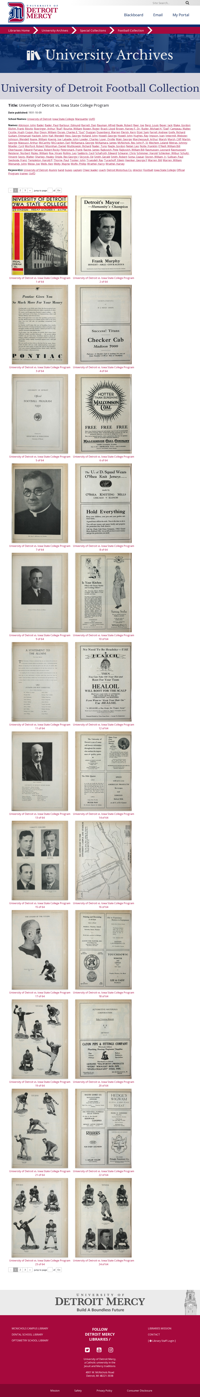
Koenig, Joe (54, 139)
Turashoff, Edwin (114, 160)
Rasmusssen (178, 149)
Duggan (90, 132)
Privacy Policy (104, 1390)
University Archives (55, 30)
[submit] (188, 2)
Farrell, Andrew (158, 132)
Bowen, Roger (91, 128)
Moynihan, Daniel (55, 146)
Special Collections (93, 30)
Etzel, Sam (143, 132)
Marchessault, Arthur (145, 139)
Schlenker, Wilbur (169, 153)
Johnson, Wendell (18, 139)
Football (148, 170)
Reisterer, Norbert (19, 153)
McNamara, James (105, 142)
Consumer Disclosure (139, 1390)
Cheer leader (90, 170)
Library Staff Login (163, 1341)
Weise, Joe (34, 164)
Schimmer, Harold (147, 153)
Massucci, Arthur (28, 142)
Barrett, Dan (88, 125)
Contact (154, 1334)
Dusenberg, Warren (108, 132)
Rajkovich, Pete (109, 149)
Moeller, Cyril (16, 146)
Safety (78, 1390)
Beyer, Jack (166, 125)
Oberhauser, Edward (20, 149)
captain (77, 170)
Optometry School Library (30, 1340)
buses (68, 170)
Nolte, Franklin (148, 146)
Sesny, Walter (26, 157)
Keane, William (38, 139)
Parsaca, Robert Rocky (46, 149)
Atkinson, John (27, 125)
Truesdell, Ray (94, 160)
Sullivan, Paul (175, 157)
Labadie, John (70, 139)
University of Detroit (39, 119)
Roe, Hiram (55, 153)
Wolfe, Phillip (78, 164)
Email (158, 14)
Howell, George (108, 135)
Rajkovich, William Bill (131, 149)
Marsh (163, 139)
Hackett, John (40, 135)
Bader (40, 125)
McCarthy (44, 142)
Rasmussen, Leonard (157, 149)
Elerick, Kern (128, 132)
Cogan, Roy (32, 132)
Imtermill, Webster (176, 135)
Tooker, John (77, 160)
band (61, 170)
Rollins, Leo (69, 153)
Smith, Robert (119, 157)
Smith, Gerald (102, 157)
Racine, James (91, 149)
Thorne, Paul (61, 160)
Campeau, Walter (180, 128)
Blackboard (133, 14)
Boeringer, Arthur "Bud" (48, 128)
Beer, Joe (138, 125)
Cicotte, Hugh (16, 132)
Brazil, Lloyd (108, 128)
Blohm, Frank (16, 128)
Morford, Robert (34, 146)
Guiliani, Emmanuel (19, 135)
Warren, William (172, 160)
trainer (24, 173)
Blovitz (29, 128)
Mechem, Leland (158, 142)
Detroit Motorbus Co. (119, 170)
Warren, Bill (155, 160)
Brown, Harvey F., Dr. (128, 128)
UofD (92, 119)
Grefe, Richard (176, 132)
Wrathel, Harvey (115, 164)
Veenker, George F (136, 160)
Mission (55, 1390)
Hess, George (73, 135)
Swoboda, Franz (17, 160)
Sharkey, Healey (44, 157)
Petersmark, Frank (71, 149)
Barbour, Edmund (69, 125)
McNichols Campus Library (30, 1328)
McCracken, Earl (60, 142)
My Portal (181, 14)
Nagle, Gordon (116, 146)
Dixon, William (48, 132)
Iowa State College (63, 119)
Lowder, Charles (88, 139)
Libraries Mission (159, 1328)
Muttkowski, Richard (79, 146)
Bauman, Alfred (106, 125)
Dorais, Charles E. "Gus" (71, 132)
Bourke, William (72, 128)
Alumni (53, 170)
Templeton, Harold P (40, 160)
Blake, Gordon (181, 125)
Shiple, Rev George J (66, 157)
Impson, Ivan (156, 135)
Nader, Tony (99, 146)
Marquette (81, 119)
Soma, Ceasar (136, 157)
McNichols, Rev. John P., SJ (133, 142)
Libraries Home (19, 30)
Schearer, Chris (127, 153)
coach (102, 170)
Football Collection (131, 30)
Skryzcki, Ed (86, 157)
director (137, 170)
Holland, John (90, 135)
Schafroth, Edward (106, 153)
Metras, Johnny (178, 142)
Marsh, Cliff (174, 139)
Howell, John (125, 135)
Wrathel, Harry (96, 164)
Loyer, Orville (107, 139)
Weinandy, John (17, 164)
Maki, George (124, 139)
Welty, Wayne (62, 164)
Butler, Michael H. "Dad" (155, 128)
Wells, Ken (47, 164)
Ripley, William (39, 153)
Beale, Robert (124, 125)
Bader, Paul (51, 125)
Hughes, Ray (140, 135)
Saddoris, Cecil (86, 153)
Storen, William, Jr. (155, 157)
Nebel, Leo (132, 146)
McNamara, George (82, 142)
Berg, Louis (151, 125)
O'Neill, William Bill (169, 146)
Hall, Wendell (56, 135)
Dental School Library (27, 1334)
